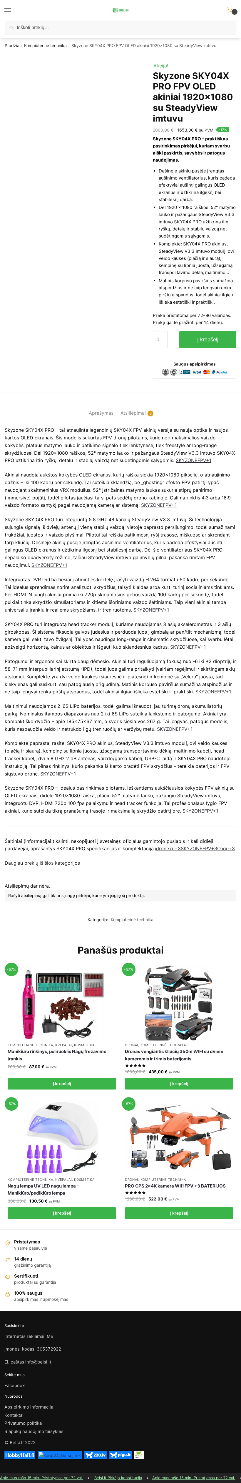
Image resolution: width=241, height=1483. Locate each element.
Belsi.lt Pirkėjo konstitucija (118, 1477)
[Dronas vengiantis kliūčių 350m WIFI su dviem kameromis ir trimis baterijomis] (179, 1003)
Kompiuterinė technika (45, 45)
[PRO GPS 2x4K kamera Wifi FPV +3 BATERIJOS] (179, 1137)
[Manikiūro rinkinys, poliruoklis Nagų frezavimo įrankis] (62, 1003)
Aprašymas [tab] (101, 413)
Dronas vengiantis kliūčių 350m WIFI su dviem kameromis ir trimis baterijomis (174, 1055)
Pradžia (12, 45)
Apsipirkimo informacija (28, 1407)
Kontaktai (14, 1415)
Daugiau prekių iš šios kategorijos (42, 863)
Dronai (131, 1045)
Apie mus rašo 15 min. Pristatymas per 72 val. (41, 1477)
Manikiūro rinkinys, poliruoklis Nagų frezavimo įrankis (57, 1055)
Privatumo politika (23, 1423)
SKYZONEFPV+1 (193, 460)
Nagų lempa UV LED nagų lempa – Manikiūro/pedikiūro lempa (43, 1189)
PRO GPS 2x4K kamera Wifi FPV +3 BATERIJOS (175, 1186)
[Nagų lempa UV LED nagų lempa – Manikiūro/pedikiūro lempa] (62, 1137)
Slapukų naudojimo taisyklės (33, 1431)
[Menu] (13, 10)
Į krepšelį (207, 340)
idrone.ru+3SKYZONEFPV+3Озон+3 (195, 848)
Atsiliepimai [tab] (133, 413)
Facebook (14, 1385)
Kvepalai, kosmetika (74, 1045)
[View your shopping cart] (230, 19)
